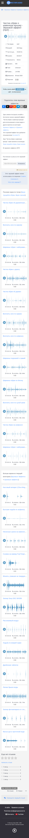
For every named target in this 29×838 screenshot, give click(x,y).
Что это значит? (14, 182)
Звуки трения (21, 144)
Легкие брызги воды (10, 687)
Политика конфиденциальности (14, 811)
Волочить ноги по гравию (12, 314)
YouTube (21, 814)
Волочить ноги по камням (12, 225)
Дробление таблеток (10, 665)
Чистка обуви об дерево (12, 291)
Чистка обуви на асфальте (13, 425)
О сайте (7, 807)
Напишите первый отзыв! (15, 798)
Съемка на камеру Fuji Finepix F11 (16, 554)
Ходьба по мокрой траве (12, 643)
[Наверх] (14, 832)
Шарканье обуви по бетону (13, 380)
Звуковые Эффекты (9, 127)
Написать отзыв (6, 762)
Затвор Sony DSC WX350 (12, 598)
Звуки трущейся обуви (9, 144)
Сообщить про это (22, 170)
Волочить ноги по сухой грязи (14, 403)
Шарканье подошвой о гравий (14, 358)
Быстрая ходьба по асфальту (14, 509)
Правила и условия (18, 807)
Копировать (21, 163)
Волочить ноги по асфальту (13, 336)
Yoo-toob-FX (23, 83)
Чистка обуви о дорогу (11, 269)
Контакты (11, 814)
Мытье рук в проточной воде (13, 732)
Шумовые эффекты (11, 479)
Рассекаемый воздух (11, 620)
